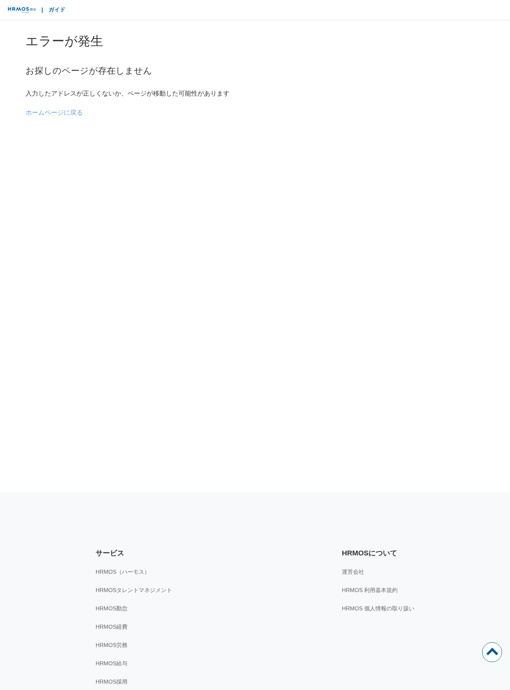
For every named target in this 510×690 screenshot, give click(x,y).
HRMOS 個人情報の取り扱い (378, 608)
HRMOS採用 (112, 681)
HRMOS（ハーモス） (123, 572)
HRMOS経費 (112, 627)
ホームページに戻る (54, 112)
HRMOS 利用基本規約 (370, 590)
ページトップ (492, 652)
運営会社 (353, 572)
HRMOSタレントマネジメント (134, 590)
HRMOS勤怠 (112, 608)
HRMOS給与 (112, 663)
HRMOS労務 (112, 645)
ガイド (57, 9)
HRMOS (22, 12)
